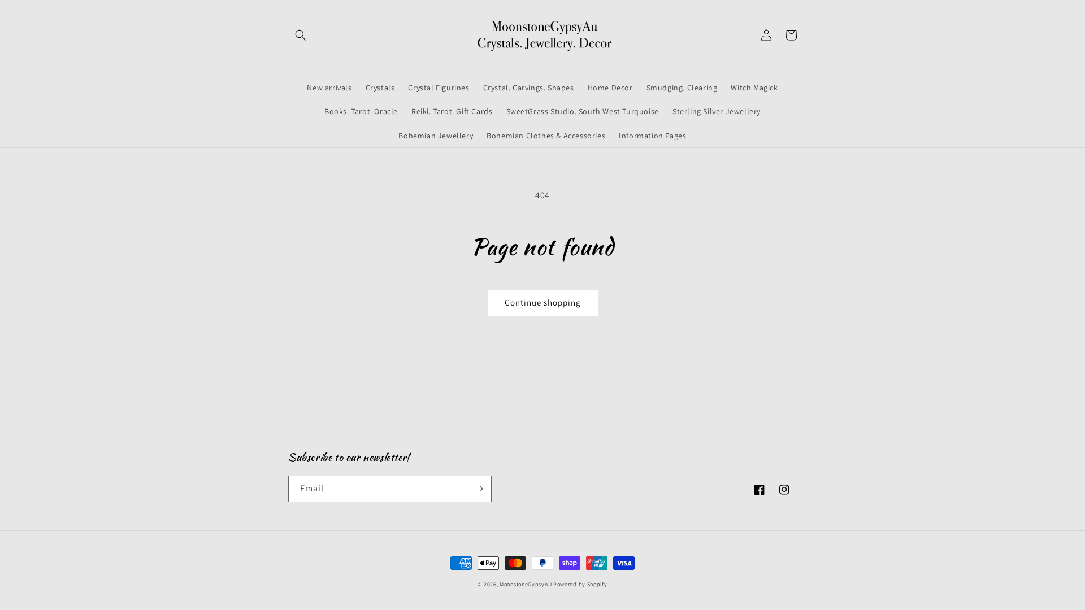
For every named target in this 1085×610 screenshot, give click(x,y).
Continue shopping (543, 302)
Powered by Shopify (580, 584)
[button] (300, 35)
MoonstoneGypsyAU (526, 584)
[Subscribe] (478, 489)
